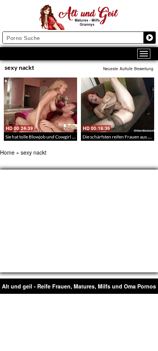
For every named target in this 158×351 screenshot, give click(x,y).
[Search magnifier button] (149, 37)
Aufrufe (126, 68)
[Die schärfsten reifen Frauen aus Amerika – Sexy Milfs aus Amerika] (117, 104)
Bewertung (143, 68)
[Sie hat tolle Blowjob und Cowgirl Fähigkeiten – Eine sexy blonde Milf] (40, 104)
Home (7, 152)
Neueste (110, 68)
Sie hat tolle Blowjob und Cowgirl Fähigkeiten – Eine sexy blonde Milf (73, 137)
